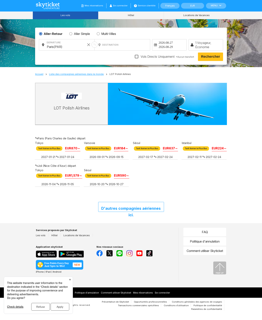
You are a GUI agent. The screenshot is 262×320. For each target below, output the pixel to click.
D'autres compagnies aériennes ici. (131, 209)
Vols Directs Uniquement (167, 56)
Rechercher (210, 56)
